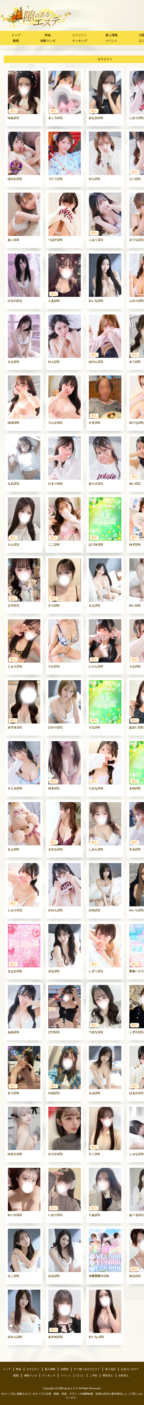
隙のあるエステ (68, 1388)
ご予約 (93, 1375)
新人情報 (112, 35)
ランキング (79, 40)
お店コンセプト (130, 1369)
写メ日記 (110, 1369)
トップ (15, 35)
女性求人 (123, 1375)
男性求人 (108, 1375)
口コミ (80, 1375)
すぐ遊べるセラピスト (87, 1369)
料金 (48, 35)
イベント (112, 40)
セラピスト (79, 35)
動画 (16, 40)
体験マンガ (47, 40)
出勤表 (64, 1369)
